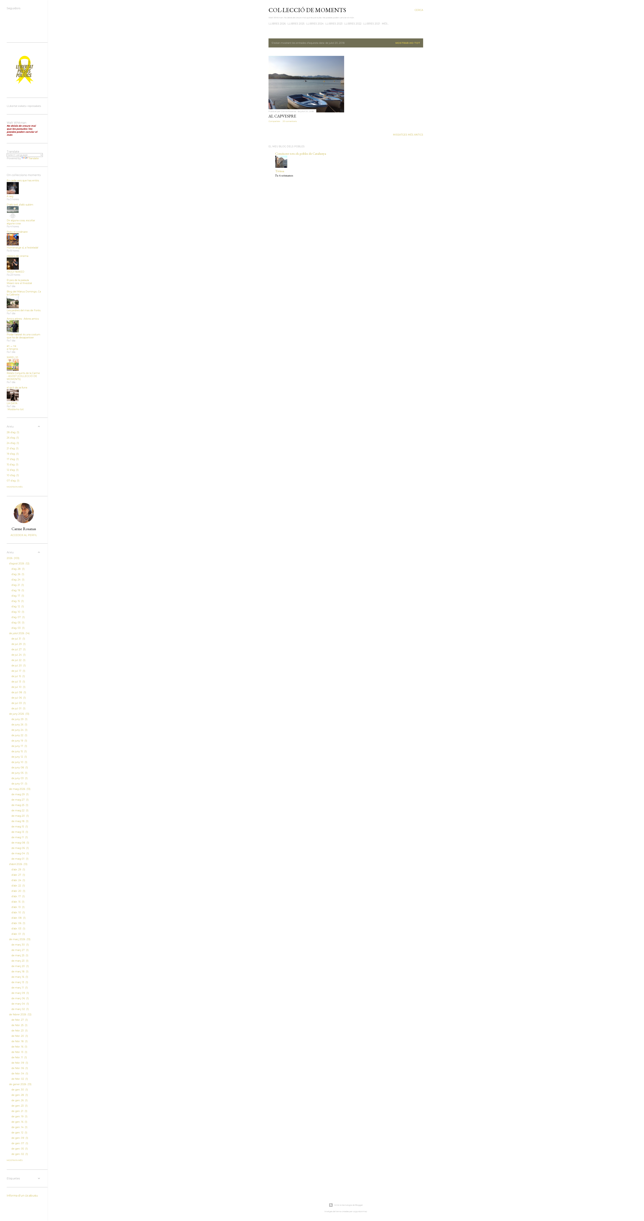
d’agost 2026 (19, 563)
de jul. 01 (18, 708)
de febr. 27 (19, 1019)
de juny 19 (18, 740)
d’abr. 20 (17, 891)
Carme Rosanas (24, 528)
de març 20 (19, 966)
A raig (10, 196)
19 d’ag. (12, 453)
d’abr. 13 (17, 907)
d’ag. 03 (17, 627)
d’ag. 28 (17, 568)
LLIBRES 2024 (315, 23)
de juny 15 (18, 751)
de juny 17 (18, 746)
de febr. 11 (18, 1057)
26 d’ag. (12, 437)
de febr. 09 (19, 1062)
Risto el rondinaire (17, 231)
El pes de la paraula (18, 280)
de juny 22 (18, 735)
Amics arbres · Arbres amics (23, 318)
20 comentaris (290, 121)
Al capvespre (282, 116)
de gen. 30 (19, 1089)
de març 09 (19, 993)
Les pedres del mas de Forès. (24, 310)
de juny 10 (18, 762)
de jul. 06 (18, 697)
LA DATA (12, 403)
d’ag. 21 (17, 585)
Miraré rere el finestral (19, 283)
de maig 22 (19, 810)
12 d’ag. (12, 469)
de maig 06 (19, 848)
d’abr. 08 (18, 917)
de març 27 (19, 950)
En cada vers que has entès (23, 180)
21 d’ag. (12, 448)
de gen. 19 (19, 1116)
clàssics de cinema (17, 256)
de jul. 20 (18, 665)
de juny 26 (18, 724)
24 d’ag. (12, 443)
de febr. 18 (19, 1041)
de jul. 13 (17, 681)
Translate (33, 158)
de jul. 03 (18, 703)
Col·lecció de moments (307, 10)
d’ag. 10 (17, 611)
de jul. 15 (17, 676)
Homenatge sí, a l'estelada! (22, 247)
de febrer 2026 (20, 1014)
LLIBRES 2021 (371, 23)
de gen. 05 (19, 1148)
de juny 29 (19, 719)
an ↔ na (11, 345)
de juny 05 (19, 772)
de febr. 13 (18, 1052)
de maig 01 (19, 858)
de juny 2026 (19, 713)
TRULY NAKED (15, 271)
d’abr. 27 (17, 874)
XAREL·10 (12, 357)
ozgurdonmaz (360, 1211)
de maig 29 (19, 794)
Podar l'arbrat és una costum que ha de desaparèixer (23, 336)
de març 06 (19, 998)
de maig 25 (19, 805)
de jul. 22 (18, 660)
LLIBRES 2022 (352, 23)
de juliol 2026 (19, 633)
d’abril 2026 (18, 864)
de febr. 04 (19, 1073)
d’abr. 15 (17, 901)
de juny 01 (18, 783)
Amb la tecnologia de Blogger (348, 1205)
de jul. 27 (18, 649)
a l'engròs (12, 348)
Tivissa (279, 171)
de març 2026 (19, 939)
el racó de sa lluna (17, 387)
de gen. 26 (19, 1100)
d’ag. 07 (17, 617)
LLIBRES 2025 (295, 23)
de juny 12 (18, 756)
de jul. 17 (17, 670)
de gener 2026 (20, 1084)
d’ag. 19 (17, 590)
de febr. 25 (19, 1025)
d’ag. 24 (17, 579)
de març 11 (19, 987)
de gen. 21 (18, 1111)
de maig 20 (19, 815)
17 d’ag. (12, 459)
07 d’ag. (13, 480)
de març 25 (19, 955)
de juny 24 (19, 729)
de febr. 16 (18, 1046)
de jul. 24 (18, 654)
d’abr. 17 (17, 896)
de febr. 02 (19, 1078)
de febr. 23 (19, 1030)
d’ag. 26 (17, 574)
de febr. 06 (19, 1068)
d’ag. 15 (17, 601)
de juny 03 (19, 778)
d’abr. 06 (17, 923)
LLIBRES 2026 (277, 23)
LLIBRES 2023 (333, 23)
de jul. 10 (18, 687)
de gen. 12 (18, 1132)
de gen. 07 (19, 1143)
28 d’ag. (12, 432)
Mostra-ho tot (16, 409)
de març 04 (19, 1003)
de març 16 (19, 976)
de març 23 (19, 960)
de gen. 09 (19, 1137)
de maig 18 (19, 821)
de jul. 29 (18, 644)
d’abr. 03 (17, 928)
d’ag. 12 (17, 606)
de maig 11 (19, 837)
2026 (13, 558)
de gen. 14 (19, 1127)
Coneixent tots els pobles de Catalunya (300, 153)
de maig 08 (19, 842)
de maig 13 (19, 831)
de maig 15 (19, 826)
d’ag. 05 (17, 622)
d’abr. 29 (17, 869)
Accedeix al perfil (24, 535)
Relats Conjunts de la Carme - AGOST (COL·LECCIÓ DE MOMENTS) (23, 376)
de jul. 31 (17, 638)
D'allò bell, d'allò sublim (20, 204)
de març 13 (19, 982)
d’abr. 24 (17, 880)
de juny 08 (19, 767)
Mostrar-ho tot (407, 42)
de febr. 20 (19, 1035)
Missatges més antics (408, 134)
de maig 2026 (19, 789)
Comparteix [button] (274, 121)
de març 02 (19, 1009)
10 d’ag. (12, 475)
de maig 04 (19, 853)
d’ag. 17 (17, 595)
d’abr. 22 (17, 885)
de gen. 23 (19, 1105)
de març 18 (19, 971)
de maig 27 (19, 799)
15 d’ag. (12, 464)
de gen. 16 (18, 1121)
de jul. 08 (18, 692)
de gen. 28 (19, 1095)
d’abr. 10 (17, 912)
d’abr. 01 (17, 933)
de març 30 (19, 944)
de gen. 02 (19, 1154)
